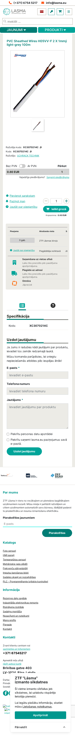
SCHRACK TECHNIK (28, 155)
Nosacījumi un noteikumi (16, 615)
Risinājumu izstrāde (13, 607)
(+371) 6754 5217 (25, 2)
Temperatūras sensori (14, 559)
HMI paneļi (8, 555)
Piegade (7, 624)
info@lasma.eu (56, 2)
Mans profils (9, 620)
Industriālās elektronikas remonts (20, 602)
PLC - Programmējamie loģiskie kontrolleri (25, 581)
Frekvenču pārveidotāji (15, 568)
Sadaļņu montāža (12, 611)
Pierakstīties (57, 532)
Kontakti (7, 628)
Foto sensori (9, 550)
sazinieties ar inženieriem (16, 649)
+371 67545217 (15, 653)
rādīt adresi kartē (12, 663)
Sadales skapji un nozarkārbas (19, 577)
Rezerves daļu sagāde (15, 598)
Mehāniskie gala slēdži (15, 563)
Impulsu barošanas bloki (16, 572)
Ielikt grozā (58, 209)
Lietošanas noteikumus (37, 706)
